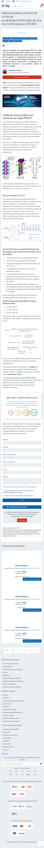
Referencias (6, 675)
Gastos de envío (7, 704)
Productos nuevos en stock (10, 735)
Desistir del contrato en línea (11, 718)
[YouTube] (13, 650)
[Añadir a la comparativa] (28, 566)
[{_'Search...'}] (15, 6)
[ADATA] (22, 33)
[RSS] (37, 650)
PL (16, 775)
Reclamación (6, 707)
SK (10, 771)
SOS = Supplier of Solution (10, 664)
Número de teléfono (9, 462)
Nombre (5, 439)
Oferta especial (7, 738)
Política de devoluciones (9, 709)
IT (23, 775)
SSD (16, 41)
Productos (5, 695)
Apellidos (5, 447)
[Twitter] (25, 650)
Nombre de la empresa (10, 454)
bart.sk (35, 842)
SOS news (5, 750)
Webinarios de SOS (8, 747)
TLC (20, 41)
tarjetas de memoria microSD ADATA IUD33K (20, 378)
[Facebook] (7, 650)
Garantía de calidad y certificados (12, 678)
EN (29, 771)
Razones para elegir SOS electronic (12, 669)
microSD (5, 41)
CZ (17, 771)
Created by (29, 842)
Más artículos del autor (22, 77)
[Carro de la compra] (40, 6)
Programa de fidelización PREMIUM (13, 712)
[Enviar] (41, 763)
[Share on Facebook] (4, 46)
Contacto (5, 672)
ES (29, 775)
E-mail (5, 469)
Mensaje (5, 477)
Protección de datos (8, 715)
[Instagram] (31, 650)
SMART (12, 41)
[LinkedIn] (19, 650)
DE (35, 771)
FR (35, 775)
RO (10, 775)
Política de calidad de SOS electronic (13, 681)
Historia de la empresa (9, 684)
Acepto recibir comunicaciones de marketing (18, 496)
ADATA (38, 424)
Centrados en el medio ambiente (12, 687)
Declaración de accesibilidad (11, 729)
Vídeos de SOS (7, 744)
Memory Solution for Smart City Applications (24, 38)
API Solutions (6, 732)
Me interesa (22, 520)
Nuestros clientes (7, 666)
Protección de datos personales (12, 492)
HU (23, 771)
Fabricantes (6, 698)
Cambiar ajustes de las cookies (11, 721)
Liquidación (6, 741)
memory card (7, 38)
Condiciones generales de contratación (13, 701)
